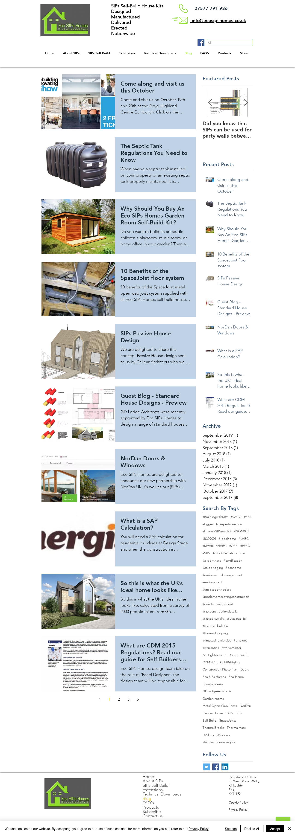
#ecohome (233, 568)
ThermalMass (236, 728)
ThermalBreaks (213, 728)
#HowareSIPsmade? (217, 531)
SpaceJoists (227, 720)
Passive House (213, 713)
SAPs (229, 713)
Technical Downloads (162, 794)
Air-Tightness (212, 655)
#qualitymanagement (218, 604)
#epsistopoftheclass (217, 589)
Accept (275, 828)
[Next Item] (246, 102)
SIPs (239, 713)
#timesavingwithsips (217, 640)
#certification (233, 560)
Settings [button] (231, 828)
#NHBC (221, 546)
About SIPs (153, 781)
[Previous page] (99, 699)
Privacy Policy (199, 828)
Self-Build (209, 720)
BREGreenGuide (236, 655)
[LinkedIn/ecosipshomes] (224, 766)
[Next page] (138, 699)
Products (151, 807)
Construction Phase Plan (220, 669)
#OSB (233, 546)
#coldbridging (213, 568)
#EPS (247, 517)
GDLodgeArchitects (217, 691)
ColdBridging (230, 662)
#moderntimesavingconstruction (226, 597)
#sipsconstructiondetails (220, 611)
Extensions (153, 790)
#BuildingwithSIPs (215, 517)
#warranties (211, 648)
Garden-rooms (213, 699)
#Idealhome (227, 539)
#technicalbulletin (215, 626)
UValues (208, 735)
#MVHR (208, 546)
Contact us (153, 816)
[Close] (289, 828)
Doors (244, 669)
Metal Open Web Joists (220, 706)
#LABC (244, 539)
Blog (147, 798)
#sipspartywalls (213, 618)
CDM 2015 (210, 662)
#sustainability (236, 618)
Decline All (252, 828)
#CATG (236, 517)
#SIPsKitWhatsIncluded (229, 553)
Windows (223, 735)
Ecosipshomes (213, 684)
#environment (212, 582)
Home (148, 777)
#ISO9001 (209, 539)
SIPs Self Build (155, 785)
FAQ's (148, 803)
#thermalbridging (215, 633)
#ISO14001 (241, 531)
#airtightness (212, 560)
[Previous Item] (210, 102)
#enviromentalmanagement (222, 575)
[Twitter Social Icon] (206, 766)
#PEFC (245, 546)
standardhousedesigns (219, 742)
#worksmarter (231, 648)
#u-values (240, 640)
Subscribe (152, 812)
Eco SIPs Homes (214, 677)
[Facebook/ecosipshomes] (201, 42)
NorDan (245, 706)
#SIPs (206, 553)
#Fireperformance (229, 524)
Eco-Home (236, 677)
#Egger (208, 524)
